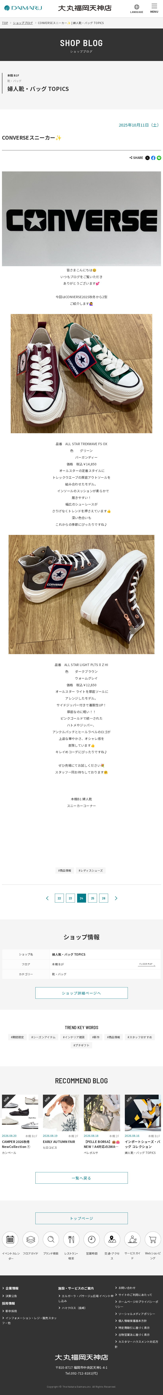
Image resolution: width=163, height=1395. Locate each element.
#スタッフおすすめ (140, 1037)
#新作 (96, 1037)
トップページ (81, 1218)
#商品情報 (64, 870)
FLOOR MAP (146, 963)
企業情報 (12, 1288)
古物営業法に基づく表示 (134, 1335)
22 (59, 898)
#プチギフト (81, 1045)
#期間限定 (17, 1037)
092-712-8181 (81, 1373)
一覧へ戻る (81, 1177)
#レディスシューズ (91, 870)
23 (70, 898)
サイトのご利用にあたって (135, 1295)
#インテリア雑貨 (74, 1037)
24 (81, 898)
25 (92, 898)
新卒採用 (11, 1311)
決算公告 (11, 1296)
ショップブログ (23, 23)
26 (103, 898)
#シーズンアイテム (43, 1037)
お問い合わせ (127, 1288)
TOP (5, 23)
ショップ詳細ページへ (81, 993)
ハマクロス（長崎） (74, 1308)
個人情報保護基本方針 (132, 1321)
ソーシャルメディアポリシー (136, 1314)
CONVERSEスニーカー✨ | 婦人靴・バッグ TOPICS (71, 23)
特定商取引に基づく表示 (134, 1328)
